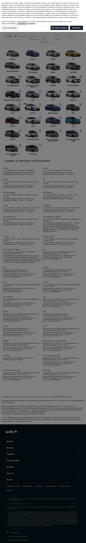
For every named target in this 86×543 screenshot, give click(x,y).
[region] (43, 16)
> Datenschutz (22, 23)
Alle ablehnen (76, 28)
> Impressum (31, 23)
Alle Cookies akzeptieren (59, 28)
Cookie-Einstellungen (10, 28)
